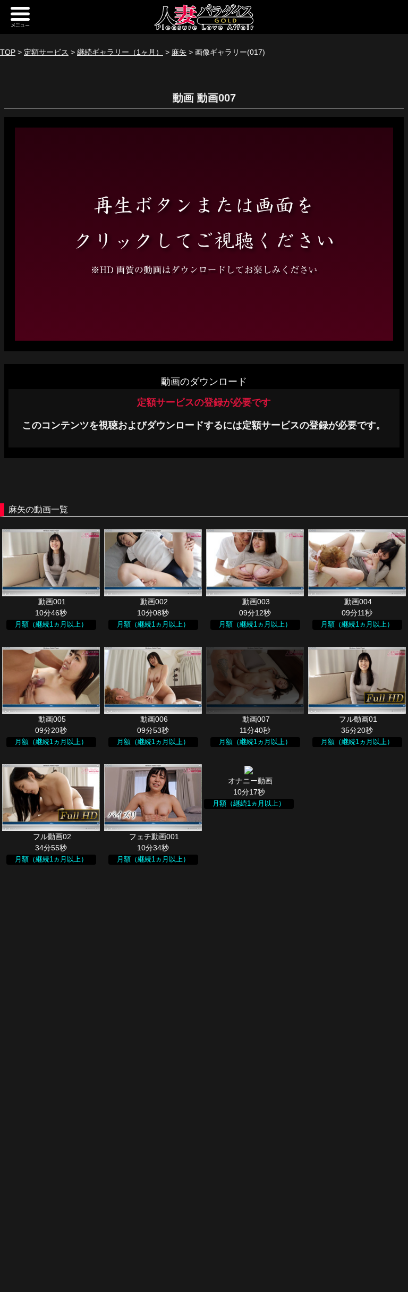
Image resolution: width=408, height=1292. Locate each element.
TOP (7, 52)
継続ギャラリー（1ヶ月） (120, 52)
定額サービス (46, 52)
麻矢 (179, 52)
